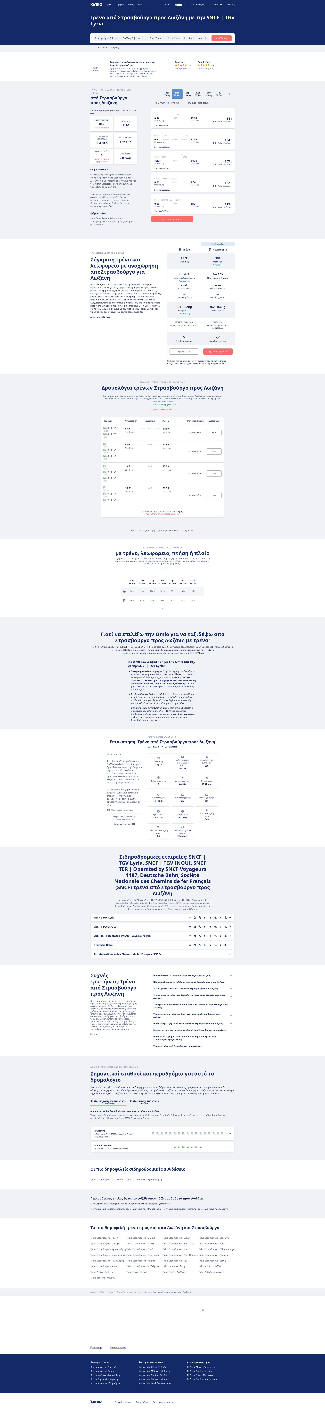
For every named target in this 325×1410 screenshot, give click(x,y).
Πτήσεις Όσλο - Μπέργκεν (200, 1375)
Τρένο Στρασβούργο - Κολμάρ (140, 1260)
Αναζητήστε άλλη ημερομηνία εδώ (162, 514)
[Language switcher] (180, 4)
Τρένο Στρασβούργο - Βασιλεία (214, 1255)
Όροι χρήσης (142, 1402)
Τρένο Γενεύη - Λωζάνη (173, 1272)
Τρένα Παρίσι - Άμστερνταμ (105, 1379)
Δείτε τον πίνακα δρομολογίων (102, 160)
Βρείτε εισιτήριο (102, 127)
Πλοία (139, 4)
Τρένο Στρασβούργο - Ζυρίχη (140, 1243)
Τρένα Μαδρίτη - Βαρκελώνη (105, 1375)
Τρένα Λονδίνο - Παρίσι (103, 1371)
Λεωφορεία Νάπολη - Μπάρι (153, 1379)
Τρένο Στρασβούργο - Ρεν (174, 1260)
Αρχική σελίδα (97, 1292)
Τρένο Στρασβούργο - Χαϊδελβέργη (143, 1266)
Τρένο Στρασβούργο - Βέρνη (212, 1260)
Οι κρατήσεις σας (198, 5)
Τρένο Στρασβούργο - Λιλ (174, 1249)
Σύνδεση (231, 5)
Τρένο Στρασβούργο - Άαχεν (103, 1266)
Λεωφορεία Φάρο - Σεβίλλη (152, 1367)
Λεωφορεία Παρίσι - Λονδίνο (153, 1375)
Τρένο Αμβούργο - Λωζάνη (211, 1272)
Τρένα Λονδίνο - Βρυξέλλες (104, 1367)
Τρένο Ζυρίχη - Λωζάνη (101, 1272)
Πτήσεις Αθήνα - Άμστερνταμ (201, 1367)
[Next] (229, 94)
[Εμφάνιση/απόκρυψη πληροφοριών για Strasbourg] (229, 1133)
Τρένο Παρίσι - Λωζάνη (173, 1266)
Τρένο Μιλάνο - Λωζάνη (210, 1266)
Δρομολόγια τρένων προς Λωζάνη (133, 1292)
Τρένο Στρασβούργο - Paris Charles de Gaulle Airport (187, 1255)
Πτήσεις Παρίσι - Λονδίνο (200, 1371)
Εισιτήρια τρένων (100, 1362)
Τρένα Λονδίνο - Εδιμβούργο (105, 1383)
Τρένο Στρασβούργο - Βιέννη (176, 1237)
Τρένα (109, 4)
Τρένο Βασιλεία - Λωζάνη (102, 1277)
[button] (157, 38)
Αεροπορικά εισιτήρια (198, 1362)
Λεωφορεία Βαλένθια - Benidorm (155, 1383)
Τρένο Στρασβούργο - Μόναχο (105, 1243)
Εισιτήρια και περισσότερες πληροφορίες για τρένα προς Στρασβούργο (126, 1209)
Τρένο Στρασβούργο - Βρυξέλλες (178, 1243)
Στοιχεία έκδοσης (123, 1402)
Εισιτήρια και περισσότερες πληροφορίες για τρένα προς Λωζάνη (196, 1209)
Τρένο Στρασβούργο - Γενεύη (140, 1249)
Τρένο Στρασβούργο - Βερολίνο (214, 1237)
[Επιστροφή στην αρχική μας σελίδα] (98, 5)
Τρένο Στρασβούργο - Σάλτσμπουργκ (216, 1249)
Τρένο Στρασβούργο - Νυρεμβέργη (107, 1260)
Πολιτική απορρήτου (163, 1402)
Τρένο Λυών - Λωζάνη (136, 1272)
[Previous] (124, 582)
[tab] (167, 102)
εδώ (192, 530)
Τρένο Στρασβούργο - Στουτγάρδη (106, 1179)
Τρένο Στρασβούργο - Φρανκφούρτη (144, 1179)
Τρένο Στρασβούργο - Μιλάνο (140, 1237)
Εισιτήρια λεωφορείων (151, 1362)
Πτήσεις (130, 4)
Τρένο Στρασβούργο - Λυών (212, 1243)
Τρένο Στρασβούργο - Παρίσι (104, 1237)
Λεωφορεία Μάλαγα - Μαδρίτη (154, 1371)
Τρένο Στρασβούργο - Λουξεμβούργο (108, 1255)
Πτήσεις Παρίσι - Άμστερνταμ (202, 1379)
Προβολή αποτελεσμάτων (161, 409)
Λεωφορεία (119, 4)
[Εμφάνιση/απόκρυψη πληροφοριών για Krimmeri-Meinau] (229, 1147)
